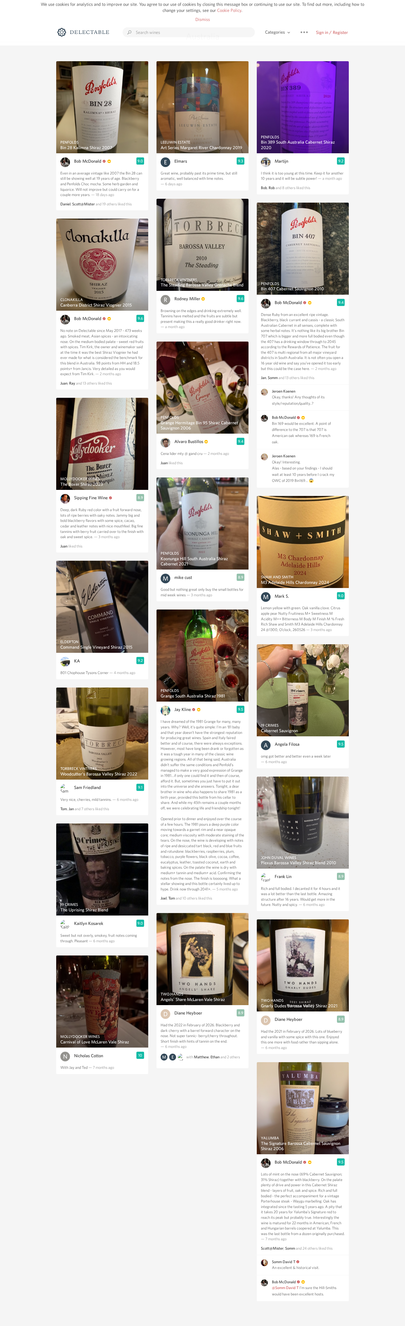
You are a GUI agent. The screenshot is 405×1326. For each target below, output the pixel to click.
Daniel (65, 204)
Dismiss (202, 19)
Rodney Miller (187, 298)
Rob (272, 188)
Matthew (201, 1057)
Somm (273, 377)
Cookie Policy (229, 10)
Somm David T (283, 1262)
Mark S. (282, 596)
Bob (264, 188)
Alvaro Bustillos (188, 441)
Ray (72, 383)
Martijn (281, 161)
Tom (63, 809)
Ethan (215, 1057)
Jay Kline (182, 709)
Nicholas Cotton (88, 1055)
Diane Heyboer (188, 1013)
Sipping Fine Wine (91, 497)
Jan (71, 809)
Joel (164, 898)
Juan (64, 383)
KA (77, 661)
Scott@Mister (83, 204)
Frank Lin (283, 876)
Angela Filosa (287, 744)
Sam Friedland (87, 787)
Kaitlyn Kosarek (88, 923)
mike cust (183, 577)
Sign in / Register (332, 32)
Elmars (180, 161)
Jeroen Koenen (283, 391)
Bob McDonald (87, 161)
